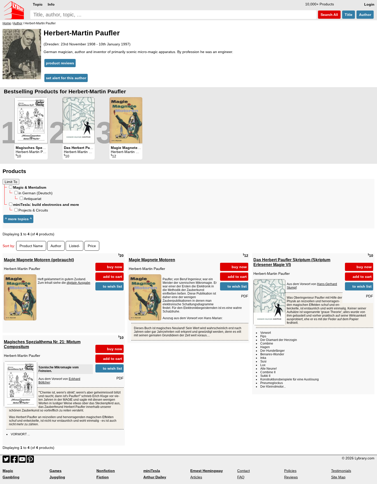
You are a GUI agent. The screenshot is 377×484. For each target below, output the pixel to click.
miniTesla (151, 471)
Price (92, 246)
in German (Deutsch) (35, 193)
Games (55, 471)
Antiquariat (32, 199)
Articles (196, 477)
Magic (8, 471)
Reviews (291, 477)
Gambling (11, 477)
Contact (243, 471)
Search (329, 15)
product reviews (60, 63)
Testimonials (341, 471)
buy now (114, 267)
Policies (290, 471)
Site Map (338, 477)
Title (348, 15)
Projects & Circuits (33, 210)
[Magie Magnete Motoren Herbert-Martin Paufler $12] (126, 120)
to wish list (112, 286)
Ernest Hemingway (206, 471)
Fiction (102, 477)
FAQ (240, 477)
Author (365, 15)
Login (369, 4)
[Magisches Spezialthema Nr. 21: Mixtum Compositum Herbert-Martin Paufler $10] (31, 120)
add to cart (112, 277)
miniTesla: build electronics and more (46, 205)
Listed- (74, 246)
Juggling (57, 477)
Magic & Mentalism (29, 187)
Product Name (31, 246)
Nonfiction (105, 471)
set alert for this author (66, 78)
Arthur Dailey (154, 477)
